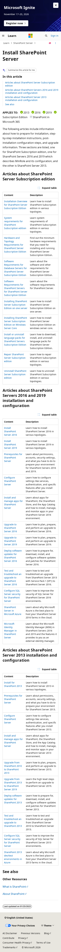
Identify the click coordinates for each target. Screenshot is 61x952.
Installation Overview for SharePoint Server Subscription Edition (15, 205)
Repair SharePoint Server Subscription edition (15, 358)
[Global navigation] (3, 36)
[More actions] (55, 43)
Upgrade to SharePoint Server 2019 (10, 541)
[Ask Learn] (50, 43)
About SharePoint (13, 894)
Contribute (8, 938)
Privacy (22, 938)
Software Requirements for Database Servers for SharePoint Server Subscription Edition (15, 268)
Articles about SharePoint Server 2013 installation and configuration (25, 99)
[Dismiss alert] (55, 5)
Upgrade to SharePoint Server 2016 (10, 528)
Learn (6, 43)
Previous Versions (30, 933)
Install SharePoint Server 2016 (10, 431)
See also (9, 104)
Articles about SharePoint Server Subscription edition (30, 84)
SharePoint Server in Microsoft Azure (12, 611)
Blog (46, 933)
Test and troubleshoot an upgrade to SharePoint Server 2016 (12, 577)
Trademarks (9, 947)
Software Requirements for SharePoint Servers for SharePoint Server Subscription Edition (15, 288)
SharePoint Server (23, 43)
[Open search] (46, 36)
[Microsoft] (30, 36)
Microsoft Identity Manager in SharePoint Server (10, 630)
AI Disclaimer (10, 933)
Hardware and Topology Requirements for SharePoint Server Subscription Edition (15, 244)
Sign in (54, 35)
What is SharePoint (14, 886)
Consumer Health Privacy (16, 942)
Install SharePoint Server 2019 (10, 444)
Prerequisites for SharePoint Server (13, 458)
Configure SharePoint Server (10, 481)
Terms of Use (43, 942)
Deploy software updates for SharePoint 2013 (13, 799)
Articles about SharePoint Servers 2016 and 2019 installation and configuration (31, 91)
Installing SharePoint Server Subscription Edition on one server (15, 305)
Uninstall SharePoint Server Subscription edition (15, 374)
